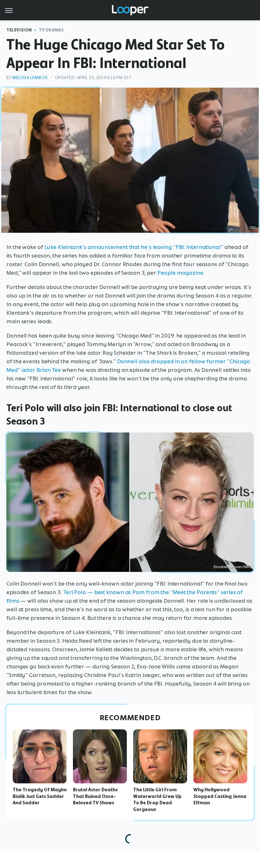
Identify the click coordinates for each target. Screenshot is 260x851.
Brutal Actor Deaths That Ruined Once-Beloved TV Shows (95, 796)
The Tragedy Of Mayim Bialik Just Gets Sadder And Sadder (40, 796)
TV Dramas (51, 30)
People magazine (180, 273)
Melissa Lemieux (29, 77)
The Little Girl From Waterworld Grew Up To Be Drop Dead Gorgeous (157, 800)
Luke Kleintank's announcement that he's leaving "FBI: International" (133, 247)
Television (19, 30)
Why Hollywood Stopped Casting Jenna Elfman (219, 796)
